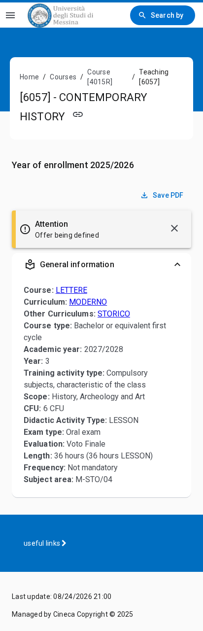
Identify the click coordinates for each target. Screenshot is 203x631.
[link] (60, 15)
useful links (43, 543)
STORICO (114, 313)
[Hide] (174, 228)
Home (29, 77)
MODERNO (88, 302)
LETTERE (71, 290)
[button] (101, 265)
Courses (63, 77)
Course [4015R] (99, 77)
